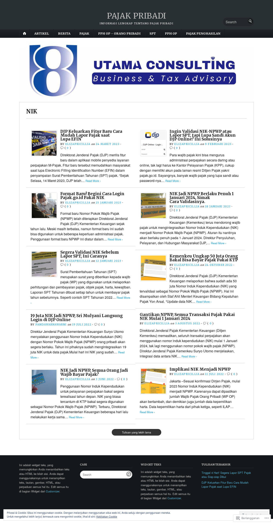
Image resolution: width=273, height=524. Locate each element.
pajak (84, 33)
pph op (171, 33)
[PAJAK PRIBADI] (136, 70)
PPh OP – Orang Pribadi (119, 33)
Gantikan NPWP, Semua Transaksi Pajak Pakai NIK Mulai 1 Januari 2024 (187, 316)
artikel (41, 33)
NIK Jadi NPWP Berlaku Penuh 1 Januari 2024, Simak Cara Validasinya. (202, 197)
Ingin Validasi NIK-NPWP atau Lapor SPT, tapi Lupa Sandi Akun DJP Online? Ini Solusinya (203, 135)
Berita (64, 33)
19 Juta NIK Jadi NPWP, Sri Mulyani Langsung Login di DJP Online (76, 317)
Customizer (52, 491)
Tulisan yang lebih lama (136, 432)
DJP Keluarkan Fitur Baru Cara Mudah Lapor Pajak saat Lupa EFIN (91, 135)
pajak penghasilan (203, 33)
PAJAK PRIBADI (136, 16)
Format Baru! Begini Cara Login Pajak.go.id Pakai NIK (92, 195)
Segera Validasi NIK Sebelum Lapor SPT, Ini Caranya (89, 254)
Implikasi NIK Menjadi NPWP (200, 369)
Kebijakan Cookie (106, 516)
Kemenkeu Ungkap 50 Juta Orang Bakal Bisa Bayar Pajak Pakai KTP (204, 258)
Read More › (93, 181)
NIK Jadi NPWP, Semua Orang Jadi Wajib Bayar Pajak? (94, 372)
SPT (153, 33)
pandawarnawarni (51, 324)
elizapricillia (77, 144)
